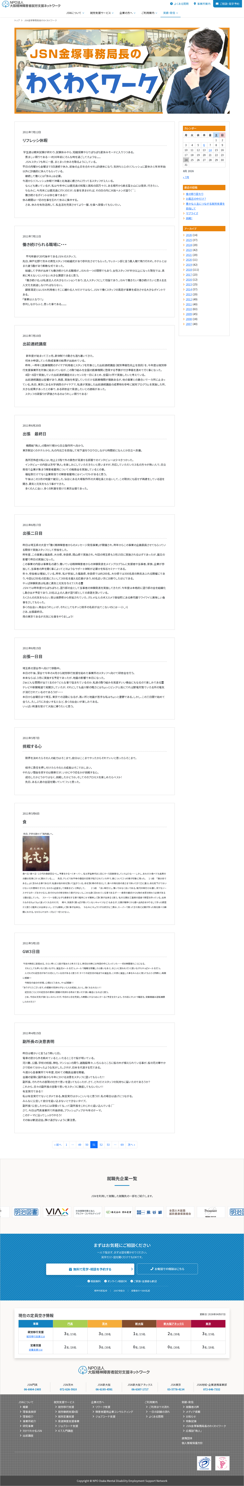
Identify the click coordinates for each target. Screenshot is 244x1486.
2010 (189, 309)
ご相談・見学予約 (229, 4)
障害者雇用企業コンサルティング (114, 1411)
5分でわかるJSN (32, 1431)
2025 (189, 240)
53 (108, 1145)
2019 (189, 265)
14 (210, 150)
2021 (189, 255)
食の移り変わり (194, 194)
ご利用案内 (147, 13)
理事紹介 (28, 1416)
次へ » (131, 1145)
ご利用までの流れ (159, 1407)
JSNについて (73, 13)
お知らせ (191, 1416)
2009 (189, 314)
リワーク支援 (102, 1407)
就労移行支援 (66, 1407)
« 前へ (58, 1145)
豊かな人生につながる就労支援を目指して (205, 206)
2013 (189, 294)
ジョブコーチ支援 (68, 1426)
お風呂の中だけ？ (196, 199)
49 (79, 1145)
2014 (189, 289)
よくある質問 (181, 4)
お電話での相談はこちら (169, 1269)
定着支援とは (35, 1349)
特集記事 (191, 1421)
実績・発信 (169, 13)
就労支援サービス (100, 13)
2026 (189, 235)
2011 (189, 304)
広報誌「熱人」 (194, 1431)
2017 (189, 274)
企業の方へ (126, 13)
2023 (189, 250)
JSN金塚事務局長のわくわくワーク (206, 1426)
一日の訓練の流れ (159, 1411)
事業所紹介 (29, 1421)
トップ (17, 20)
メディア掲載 (193, 1411)
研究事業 (28, 1426)
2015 (189, 284)
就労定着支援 (66, 1416)
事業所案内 (203, 4)
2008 (189, 319)
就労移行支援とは (36, 1336)
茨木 (104, 1324)
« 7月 (186, 177)
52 (101, 1145)
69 (122, 1145)
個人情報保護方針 (192, 1443)
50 (86, 1145)
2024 (189, 245)
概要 (25, 1407)
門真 (70, 1324)
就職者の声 (192, 1407)
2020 (189, 260)
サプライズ (192, 213)
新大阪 (139, 1324)
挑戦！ (189, 218)
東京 (208, 1324)
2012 (189, 299)
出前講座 (28, 1435)
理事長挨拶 (29, 1411)
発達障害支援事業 (68, 1421)
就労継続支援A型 (68, 1411)
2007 (189, 324)
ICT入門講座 (65, 1431)
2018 (189, 270)
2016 (189, 279)
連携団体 (187, 1438)
